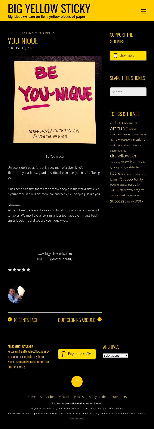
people (114, 184)
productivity (126, 190)
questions (115, 195)
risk (123, 195)
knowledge (129, 174)
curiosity (115, 145)
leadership (140, 174)
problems (114, 190)
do (124, 150)
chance (115, 134)
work (139, 201)
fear (133, 161)
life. (121, 179)
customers (116, 150)
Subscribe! (47, 397)
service (136, 195)
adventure (130, 123)
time (127, 201)
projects (139, 190)
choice (134, 134)
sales (129, 195)
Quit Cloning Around (79, 319)
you (111, 207)
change (125, 134)
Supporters (119, 397)
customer (136, 145)
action (116, 122)
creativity (138, 139)
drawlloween (124, 155)
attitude (119, 128)
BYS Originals (43, 33)
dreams (125, 162)
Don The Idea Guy (19, 33)
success (117, 201)
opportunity (134, 179)
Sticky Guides (98, 397)
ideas (116, 173)
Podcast (79, 397)
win (132, 201)
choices (141, 134)
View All (64, 397)
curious (125, 145)
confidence (124, 140)
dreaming (115, 162)
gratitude (132, 167)
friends (141, 162)
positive (123, 184)
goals (113, 167)
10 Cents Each (23, 319)
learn (113, 179)
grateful (121, 167)
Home (31, 397)
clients (113, 140)
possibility (134, 184)
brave (133, 129)
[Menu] (143, 11)
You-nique (23, 40)
